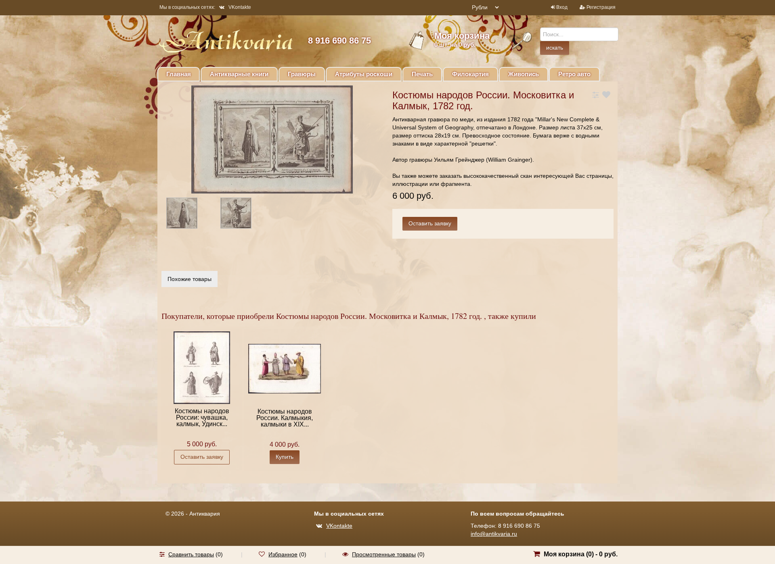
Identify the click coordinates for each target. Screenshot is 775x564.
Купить (284, 457)
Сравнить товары (191, 554)
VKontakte (239, 7)
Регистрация (601, 7)
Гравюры (302, 74)
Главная (178, 74)
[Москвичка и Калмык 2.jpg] (189, 214)
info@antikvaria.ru (494, 534)
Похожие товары (190, 279)
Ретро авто (574, 74)
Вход (562, 7)
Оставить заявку (201, 457)
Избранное (282, 554)
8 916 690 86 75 (339, 40)
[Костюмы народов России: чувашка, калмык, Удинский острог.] (202, 367)
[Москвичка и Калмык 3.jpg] (243, 214)
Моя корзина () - (581, 554)
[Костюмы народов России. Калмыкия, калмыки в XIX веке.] (284, 368)
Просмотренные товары (384, 554)
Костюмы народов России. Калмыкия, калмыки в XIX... (284, 418)
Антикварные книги (239, 74)
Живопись (523, 74)
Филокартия (470, 74)
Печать (422, 74)
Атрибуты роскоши (363, 74)
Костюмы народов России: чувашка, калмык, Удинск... (202, 417)
